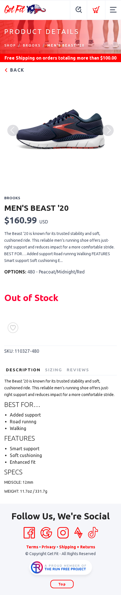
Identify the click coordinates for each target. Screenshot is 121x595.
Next (108, 130)
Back (16, 70)
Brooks (32, 45)
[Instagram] (63, 532)
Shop (10, 45)
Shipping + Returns (77, 547)
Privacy (49, 547)
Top (62, 584)
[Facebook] (29, 532)
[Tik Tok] (92, 532)
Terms (32, 547)
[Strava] (78, 532)
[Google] (46, 532)
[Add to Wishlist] (13, 327)
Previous (13, 130)
